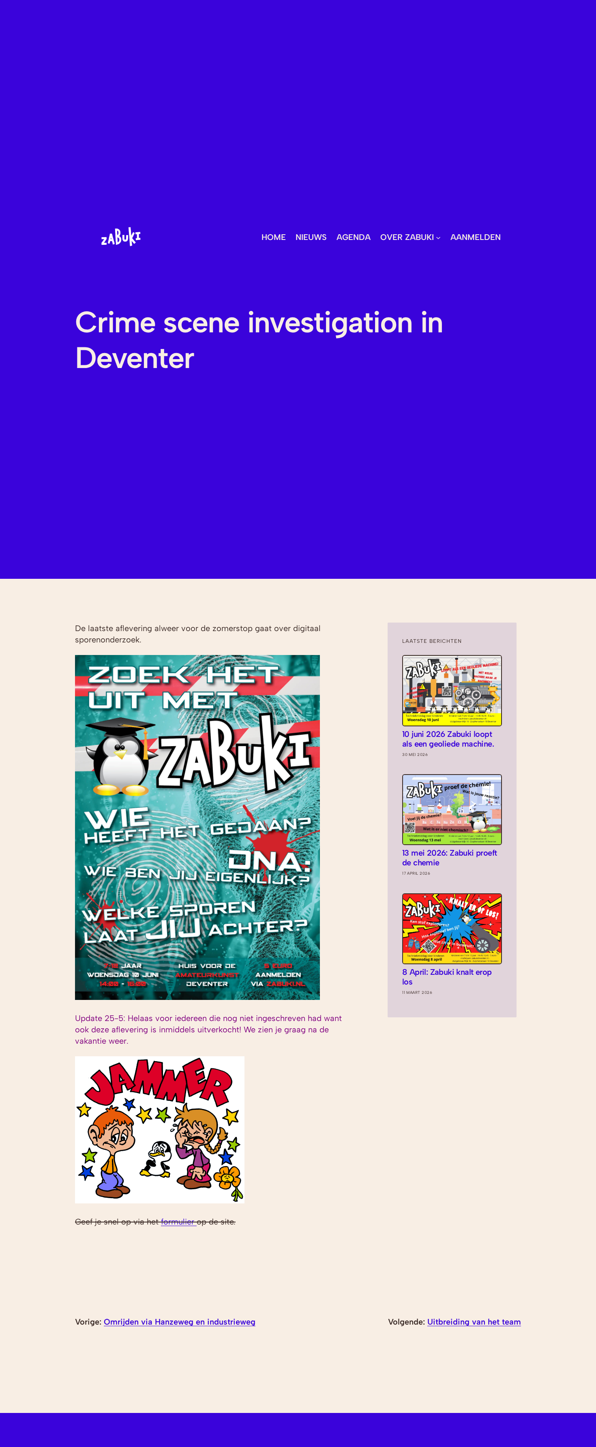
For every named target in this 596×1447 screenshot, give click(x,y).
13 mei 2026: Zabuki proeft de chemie (449, 857)
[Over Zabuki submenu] (438, 237)
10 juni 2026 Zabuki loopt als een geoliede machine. (448, 739)
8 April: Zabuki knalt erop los (446, 977)
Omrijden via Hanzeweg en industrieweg (179, 1322)
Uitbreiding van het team (474, 1322)
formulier (179, 1222)
